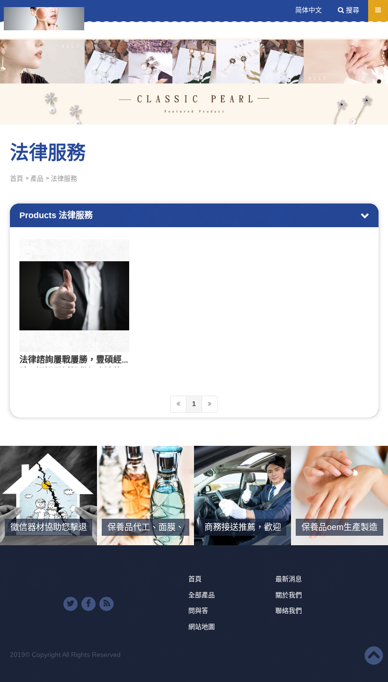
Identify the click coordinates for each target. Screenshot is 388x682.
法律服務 (64, 178)
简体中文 (308, 10)
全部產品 (201, 595)
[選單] (378, 10)
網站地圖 (201, 626)
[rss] (106, 604)
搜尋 (351, 10)
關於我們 (288, 595)
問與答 (198, 610)
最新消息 (288, 579)
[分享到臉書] (88, 604)
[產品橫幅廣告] (194, 62)
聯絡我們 (288, 610)
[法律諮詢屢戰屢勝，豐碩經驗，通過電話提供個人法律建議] (74, 295)
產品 (37, 178)
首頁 (16, 178)
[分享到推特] (70, 604)
